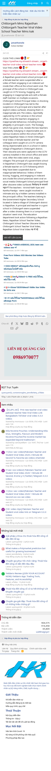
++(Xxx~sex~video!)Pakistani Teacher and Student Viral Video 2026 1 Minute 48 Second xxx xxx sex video (26, 493)
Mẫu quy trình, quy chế (15, 706)
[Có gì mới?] (42, 3)
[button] (4, 3)
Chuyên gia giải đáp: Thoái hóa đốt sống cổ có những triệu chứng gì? (27, 603)
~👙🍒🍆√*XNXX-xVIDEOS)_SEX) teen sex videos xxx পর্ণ (23, 246)
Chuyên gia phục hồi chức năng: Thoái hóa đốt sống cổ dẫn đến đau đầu (26, 562)
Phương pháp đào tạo (15, 738)
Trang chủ (15, 651)
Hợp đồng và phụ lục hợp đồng (19, 426)
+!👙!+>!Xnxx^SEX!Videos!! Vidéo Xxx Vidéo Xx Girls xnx (24, 288)
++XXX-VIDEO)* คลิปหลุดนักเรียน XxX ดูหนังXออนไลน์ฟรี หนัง (22, 267)
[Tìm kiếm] (47, 3)
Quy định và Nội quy (18, 648)
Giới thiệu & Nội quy (14, 448)
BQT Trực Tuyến (9, 387)
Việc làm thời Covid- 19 (15, 731)
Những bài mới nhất (12, 530)
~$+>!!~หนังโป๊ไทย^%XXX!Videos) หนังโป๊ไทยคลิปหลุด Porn (24, 299)
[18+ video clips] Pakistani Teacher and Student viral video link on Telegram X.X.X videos (26, 512)
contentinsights (19, 392)
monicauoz (10, 250)
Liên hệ (5, 648)
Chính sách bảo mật (37, 648)
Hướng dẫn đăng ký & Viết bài (18, 703)
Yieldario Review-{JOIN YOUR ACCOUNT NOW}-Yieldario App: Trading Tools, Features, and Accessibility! (25, 576)
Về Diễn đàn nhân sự (14, 699)
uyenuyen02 (6, 392)
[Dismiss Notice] (47, 10)
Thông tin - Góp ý (13, 718)
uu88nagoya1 (43, 631)
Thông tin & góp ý (13, 544)
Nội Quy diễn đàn (13, 715)
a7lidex (41, 392)
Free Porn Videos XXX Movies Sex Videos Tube (23, 256)
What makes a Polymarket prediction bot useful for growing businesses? (25, 550)
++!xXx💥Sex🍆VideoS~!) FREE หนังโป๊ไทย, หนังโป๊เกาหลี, (23, 278)
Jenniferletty (32, 392)
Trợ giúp (5, 651)
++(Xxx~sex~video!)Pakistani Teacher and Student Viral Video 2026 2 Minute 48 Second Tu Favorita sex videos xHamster (26, 454)
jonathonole (9, 35)
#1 (47, 53)
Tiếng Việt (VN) (10, 644)
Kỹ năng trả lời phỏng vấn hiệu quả (20, 734)
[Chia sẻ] (43, 53)
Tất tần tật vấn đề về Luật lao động (20, 722)
